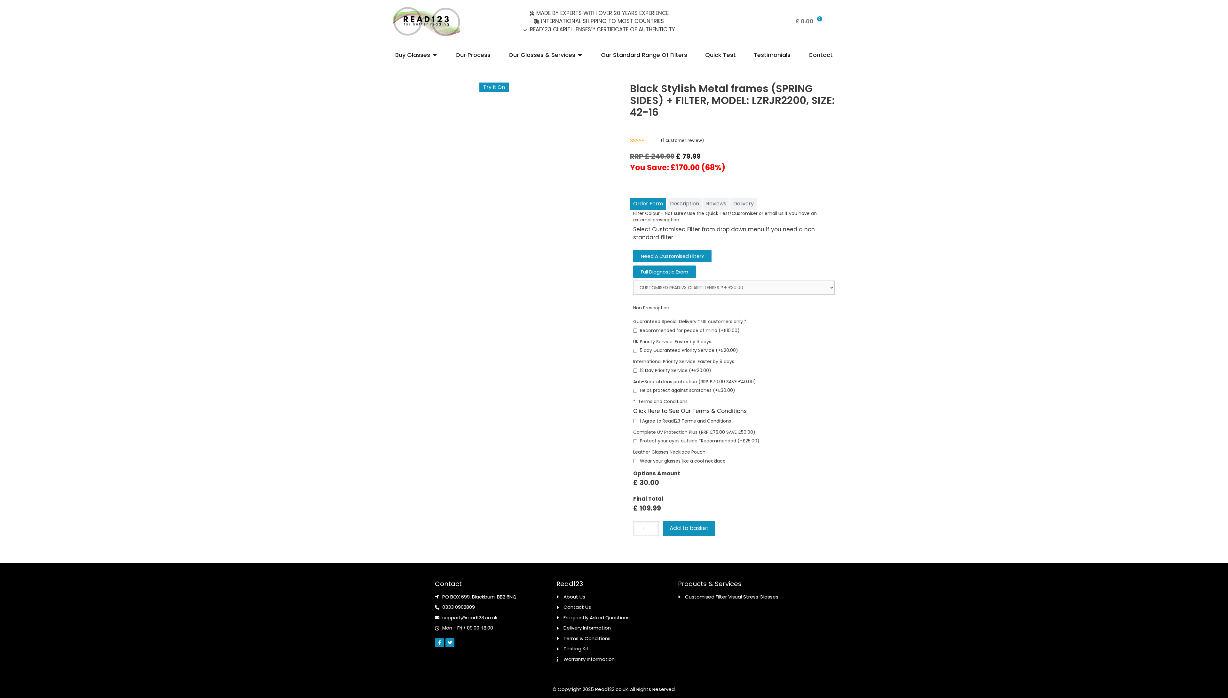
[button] (672, 256)
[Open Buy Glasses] (434, 55)
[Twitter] (449, 642)
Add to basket (689, 528)
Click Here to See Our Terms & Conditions (690, 411)
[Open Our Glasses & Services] (580, 55)
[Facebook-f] (439, 642)
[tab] (648, 204)
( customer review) (682, 141)
